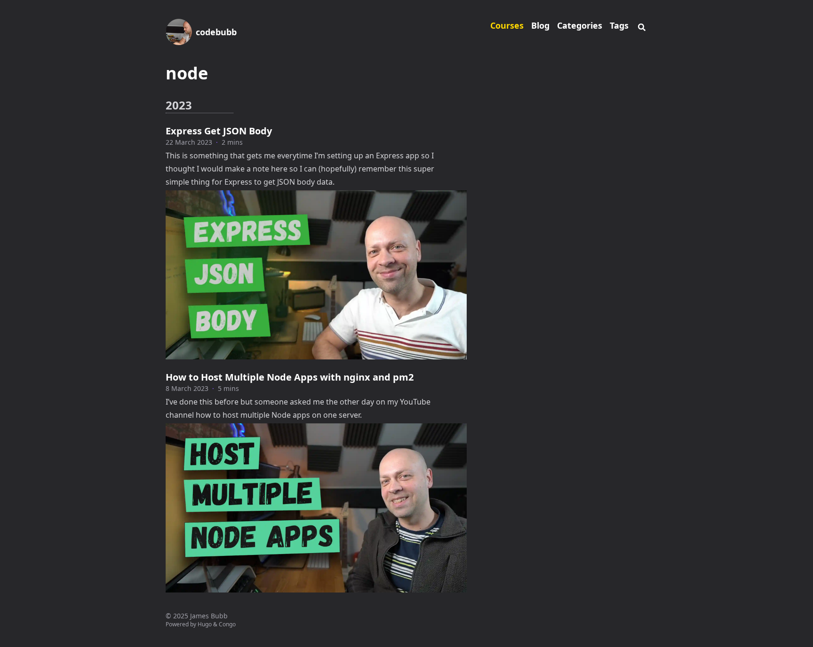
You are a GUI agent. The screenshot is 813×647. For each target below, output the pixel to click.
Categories (579, 25)
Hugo (205, 624)
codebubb (216, 32)
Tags (619, 25)
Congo (227, 624)
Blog (540, 25)
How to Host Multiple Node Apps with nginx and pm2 (290, 377)
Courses (507, 25)
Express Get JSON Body (219, 131)
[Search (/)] (641, 25)
